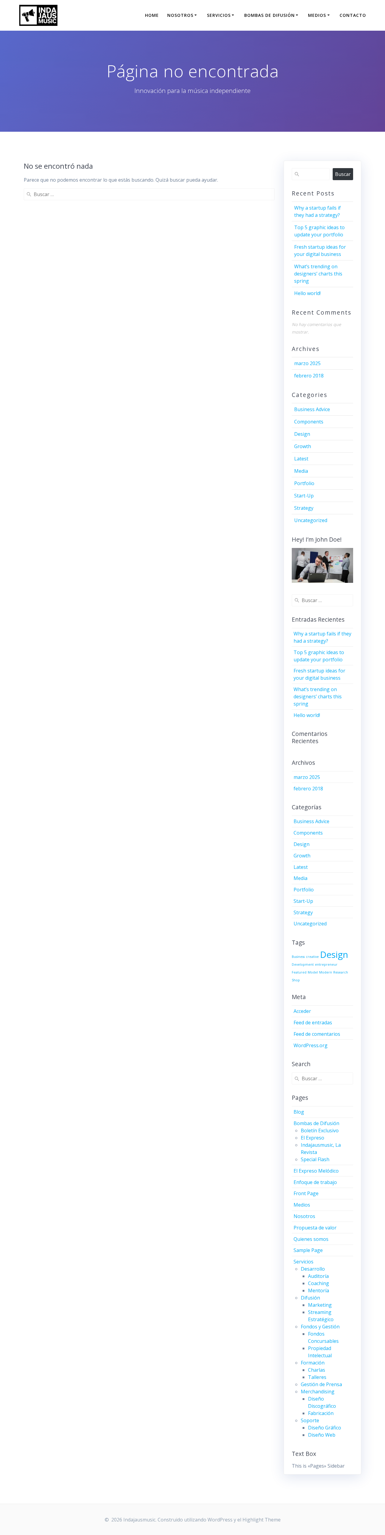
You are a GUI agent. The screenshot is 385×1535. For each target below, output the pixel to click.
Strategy (303, 508)
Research (340, 972)
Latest (301, 458)
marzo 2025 (307, 363)
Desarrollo (313, 1269)
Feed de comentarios (317, 1034)
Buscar (343, 174)
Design (302, 434)
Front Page (306, 1193)
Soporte (310, 1420)
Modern (325, 972)
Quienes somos (311, 1239)
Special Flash (315, 1159)
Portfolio (304, 483)
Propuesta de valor (315, 1227)
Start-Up (304, 495)
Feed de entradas (313, 1022)
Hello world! (307, 293)
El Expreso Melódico (316, 1170)
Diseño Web (321, 1435)
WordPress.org (311, 1045)
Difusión (310, 1297)
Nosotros (180, 15)
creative (312, 957)
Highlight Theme (261, 1519)
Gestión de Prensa (321, 1384)
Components (308, 421)
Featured (299, 972)
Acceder (302, 1011)
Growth (302, 446)
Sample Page (308, 1250)
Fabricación (321, 1413)
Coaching (318, 1283)
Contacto (353, 15)
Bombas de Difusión (269, 15)
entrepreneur (326, 964)
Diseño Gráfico (324, 1427)
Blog (299, 1112)
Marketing (320, 1305)
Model (313, 972)
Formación (313, 1362)
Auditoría (318, 1276)
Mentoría (318, 1290)
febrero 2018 (309, 375)
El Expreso (312, 1137)
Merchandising (317, 1391)
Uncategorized (310, 520)
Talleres (317, 1377)
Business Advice (312, 409)
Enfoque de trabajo (315, 1182)
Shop (296, 980)
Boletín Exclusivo (320, 1130)
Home (152, 15)
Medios (317, 15)
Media (301, 471)
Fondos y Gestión (320, 1326)
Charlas (316, 1370)
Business (298, 957)
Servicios (219, 15)
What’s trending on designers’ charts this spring (318, 273)
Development (303, 964)
